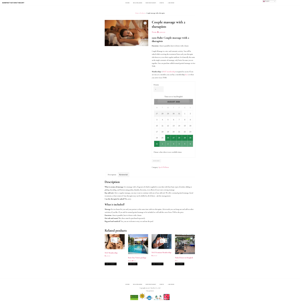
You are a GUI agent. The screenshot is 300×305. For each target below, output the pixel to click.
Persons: (156, 85)
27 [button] (173, 139)
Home (137, 13)
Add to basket (110, 263)
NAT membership (169, 72)
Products (142, 13)
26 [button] (168, 139)
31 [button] (157, 145)
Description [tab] (112, 175)
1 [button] (162, 145)
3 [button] (173, 145)
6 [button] (190, 145)
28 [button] (179, 139)
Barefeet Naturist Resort (13, 3)
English (267, 1)
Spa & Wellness (164, 167)
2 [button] (168, 145)
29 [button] (184, 139)
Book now (156, 160)
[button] (145, 23)
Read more (133, 263)
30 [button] (190, 139)
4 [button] (179, 145)
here (186, 75)
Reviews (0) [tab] (123, 175)
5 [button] (184, 145)
